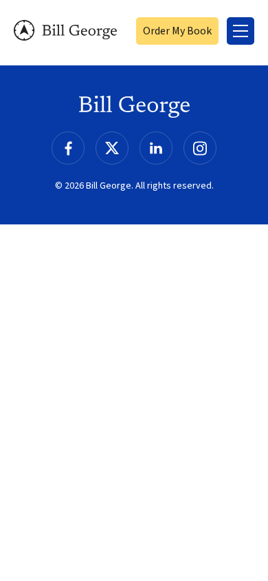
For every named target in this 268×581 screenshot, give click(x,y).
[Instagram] (199, 148)
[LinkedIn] (155, 148)
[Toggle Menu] (240, 31)
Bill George (65, 30)
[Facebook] (68, 148)
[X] (112, 148)
